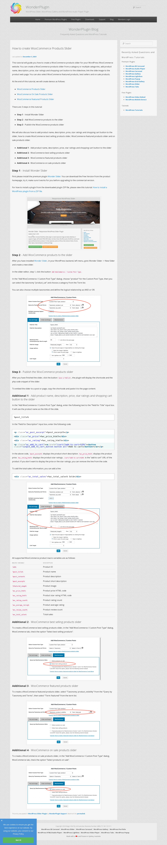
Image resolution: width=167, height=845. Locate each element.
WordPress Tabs (132, 87)
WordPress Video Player (90, 833)
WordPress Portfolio (118, 829)
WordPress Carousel (134, 71)
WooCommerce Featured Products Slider (35, 99)
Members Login (124, 19)
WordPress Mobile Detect (136, 100)
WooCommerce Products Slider (31, 89)
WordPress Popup (133, 79)
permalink (81, 814)
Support (102, 19)
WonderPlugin (37, 7)
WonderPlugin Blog (83, 29)
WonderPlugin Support (58, 814)
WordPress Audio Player (135, 69)
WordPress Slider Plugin (37, 814)
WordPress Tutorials (134, 110)
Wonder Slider (54, 176)
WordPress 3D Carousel (135, 66)
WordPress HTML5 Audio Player (50, 833)
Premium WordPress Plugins (56, 19)
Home (37, 19)
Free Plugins (76, 19)
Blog (111, 19)
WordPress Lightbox (134, 76)
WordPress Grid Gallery (135, 81)
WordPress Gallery (133, 74)
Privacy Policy (18, 834)
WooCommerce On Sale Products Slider (35, 94)
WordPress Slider (133, 84)
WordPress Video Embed (135, 97)
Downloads (89, 19)
